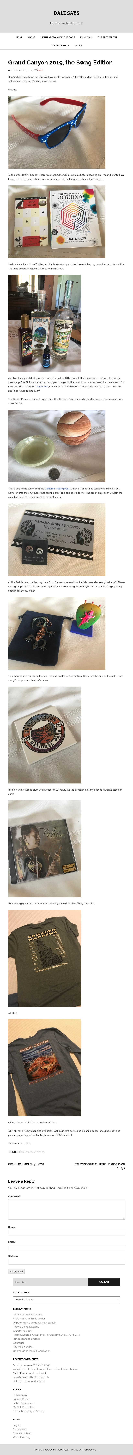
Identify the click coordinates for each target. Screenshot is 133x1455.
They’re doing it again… (26, 1326)
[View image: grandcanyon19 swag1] (56, 132)
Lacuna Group (21, 1399)
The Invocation (60, 45)
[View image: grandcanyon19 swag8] (44, 848)
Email (12, 1241)
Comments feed (22, 1433)
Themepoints (89, 1449)
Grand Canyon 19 (33, 1151)
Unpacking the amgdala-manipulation (35, 1322)
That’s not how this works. (27, 1314)
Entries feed (20, 1429)
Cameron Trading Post (57, 488)
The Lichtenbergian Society (29, 1411)
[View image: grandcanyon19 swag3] (44, 323)
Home (19, 37)
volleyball (18, 1369)
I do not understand (33, 1381)
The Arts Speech (107, 37)
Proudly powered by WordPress (51, 1449)
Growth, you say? (23, 1330)
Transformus (41, 386)
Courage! (18, 1342)
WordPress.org (21, 1437)
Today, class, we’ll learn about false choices (53, 1369)
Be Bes (78, 45)
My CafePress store (24, 1407)
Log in (16, 1425)
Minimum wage (41, 1365)
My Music (85, 37)
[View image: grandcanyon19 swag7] (44, 734)
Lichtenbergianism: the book (58, 37)
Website (13, 1256)
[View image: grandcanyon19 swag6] (56, 633)
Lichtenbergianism (23, 1403)
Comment (14, 1196)
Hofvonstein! (20, 1395)
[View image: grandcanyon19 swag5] (56, 539)
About (31, 37)
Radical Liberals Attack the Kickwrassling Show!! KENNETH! (46, 1334)
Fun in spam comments (26, 1338)
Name (12, 1227)
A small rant (39, 1373)
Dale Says (66, 13)
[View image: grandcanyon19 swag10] (44, 1067)
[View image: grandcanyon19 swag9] (44, 958)
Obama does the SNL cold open (31, 1351)
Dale (40, 70)
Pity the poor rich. (23, 1346)
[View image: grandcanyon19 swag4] (56, 445)
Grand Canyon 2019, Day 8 (26, 1164)
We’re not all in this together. (29, 1318)
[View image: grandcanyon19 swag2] (56, 221)
